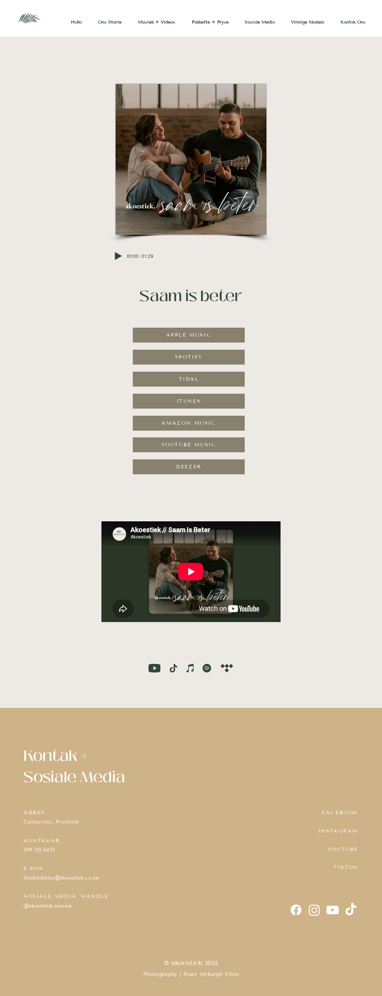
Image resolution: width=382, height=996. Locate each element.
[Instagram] (314, 910)
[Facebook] (296, 910)
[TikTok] (351, 910)
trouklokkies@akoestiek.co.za (61, 878)
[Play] (118, 256)
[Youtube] (332, 910)
